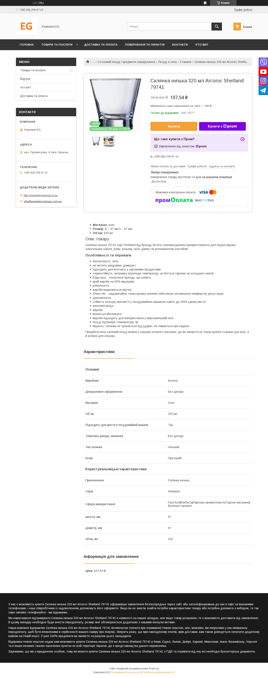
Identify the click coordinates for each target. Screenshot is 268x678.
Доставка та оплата (100, 44)
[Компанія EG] (26, 34)
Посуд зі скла (167, 62)
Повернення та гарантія (145, 44)
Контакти (180, 44)
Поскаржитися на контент (126, 672)
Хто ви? (201, 44)
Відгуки (25, 78)
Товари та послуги (56, 44)
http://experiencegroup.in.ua (41, 195)
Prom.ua (154, 668)
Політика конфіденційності (159, 672)
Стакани (185, 62)
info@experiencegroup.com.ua (43, 201)
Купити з (215, 126)
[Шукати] (216, 27)
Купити (174, 126)
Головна (27, 44)
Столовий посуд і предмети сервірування (126, 62)
